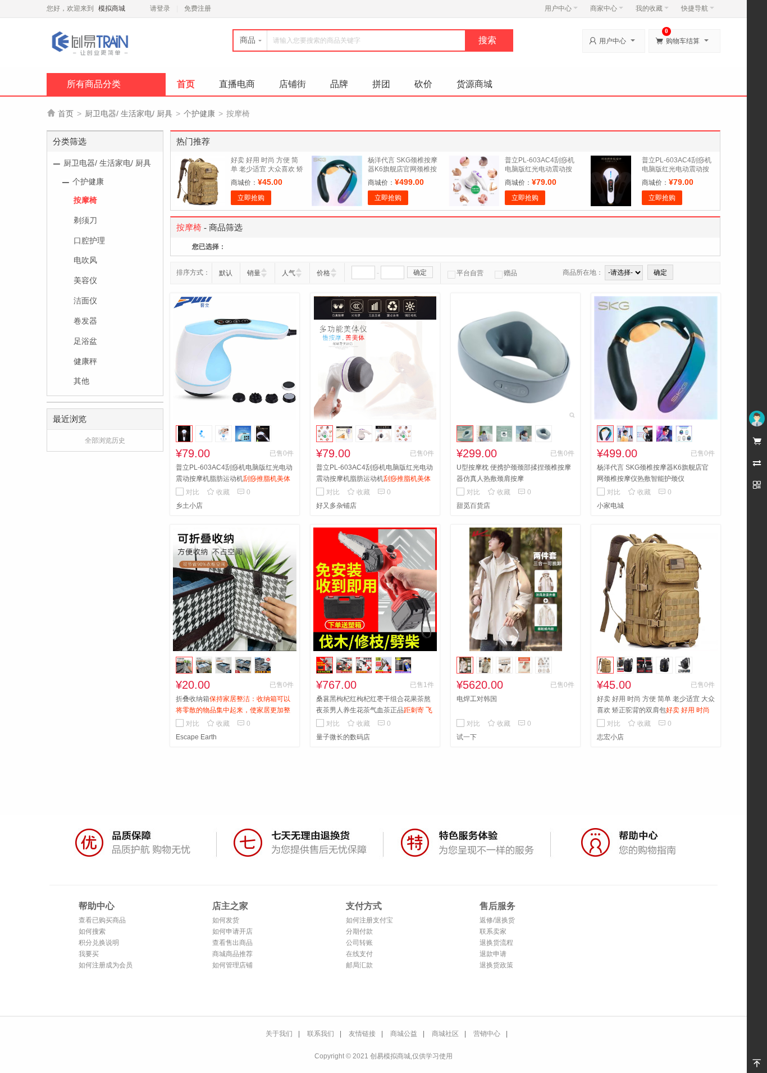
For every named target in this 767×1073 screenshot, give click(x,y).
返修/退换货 (497, 920)
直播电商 (237, 84)
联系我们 (320, 1034)
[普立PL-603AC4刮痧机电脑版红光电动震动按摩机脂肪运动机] (234, 358)
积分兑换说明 (99, 943)
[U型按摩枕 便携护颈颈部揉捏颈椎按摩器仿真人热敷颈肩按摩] (515, 358)
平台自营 (469, 273)
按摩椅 (85, 199)
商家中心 (603, 8)
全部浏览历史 (105, 440)
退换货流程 (496, 943)
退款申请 (493, 954)
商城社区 (445, 1034)
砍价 (423, 84)
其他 (81, 380)
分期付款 (359, 931)
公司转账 (359, 943)
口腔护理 (89, 240)
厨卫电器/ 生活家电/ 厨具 (128, 113)
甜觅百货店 (473, 506)
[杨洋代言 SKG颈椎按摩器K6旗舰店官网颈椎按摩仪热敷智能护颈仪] (656, 358)
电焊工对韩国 (476, 699)
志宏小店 (610, 737)
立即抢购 (251, 198)
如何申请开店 (232, 931)
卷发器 (85, 320)
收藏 (218, 492)
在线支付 (359, 954)
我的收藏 (649, 8)
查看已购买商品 (102, 920)
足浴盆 (85, 341)
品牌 (339, 84)
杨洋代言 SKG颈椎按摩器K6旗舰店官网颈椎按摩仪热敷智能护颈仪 (402, 169)
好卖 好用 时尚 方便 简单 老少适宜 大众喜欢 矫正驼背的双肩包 (267, 169)
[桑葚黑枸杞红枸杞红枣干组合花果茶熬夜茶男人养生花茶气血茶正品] (375, 589)
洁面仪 (85, 300)
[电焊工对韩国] (515, 589)
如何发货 (225, 920)
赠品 (510, 273)
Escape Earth (196, 737)
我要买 (89, 954)
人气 (288, 273)
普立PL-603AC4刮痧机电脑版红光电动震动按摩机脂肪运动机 (539, 169)
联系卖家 (493, 931)
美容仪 (85, 280)
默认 (225, 273)
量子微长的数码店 (343, 737)
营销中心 (486, 1034)
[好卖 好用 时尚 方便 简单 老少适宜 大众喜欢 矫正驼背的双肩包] (656, 589)
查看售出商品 (232, 943)
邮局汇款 (359, 965)
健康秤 (85, 361)
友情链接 (362, 1034)
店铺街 (292, 84)
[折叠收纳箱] (234, 589)
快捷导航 (694, 8)
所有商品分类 (94, 84)
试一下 (466, 737)
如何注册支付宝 (369, 920)
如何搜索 (92, 931)
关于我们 (279, 1034)
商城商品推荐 (232, 954)
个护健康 (199, 113)
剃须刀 (85, 220)
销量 (254, 273)
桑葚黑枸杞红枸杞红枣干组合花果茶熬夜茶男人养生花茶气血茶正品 (374, 710)
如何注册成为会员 (106, 965)
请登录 (160, 8)
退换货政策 (496, 965)
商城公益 (403, 1034)
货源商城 (474, 84)
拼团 (381, 84)
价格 (323, 273)
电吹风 (85, 260)
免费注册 (197, 8)
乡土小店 (189, 506)
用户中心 (558, 8)
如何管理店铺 (232, 965)
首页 (186, 84)
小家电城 (610, 506)
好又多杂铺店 (336, 506)
